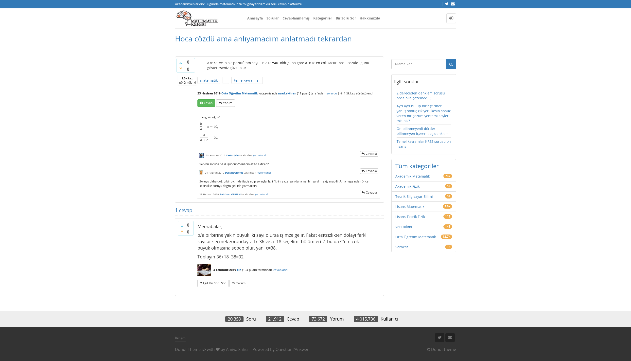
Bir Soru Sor (346, 18)
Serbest (401, 247)
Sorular (272, 18)
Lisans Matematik (409, 206)
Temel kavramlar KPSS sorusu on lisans (424, 144)
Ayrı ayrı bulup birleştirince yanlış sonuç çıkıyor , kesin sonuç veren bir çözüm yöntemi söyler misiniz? (424, 113)
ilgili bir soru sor (214, 283)
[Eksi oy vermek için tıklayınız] (180, 68)
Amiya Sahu (237, 349)
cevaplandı (280, 270)
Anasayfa (255, 18)
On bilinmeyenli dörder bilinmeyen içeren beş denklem (423, 131)
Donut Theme (188, 349)
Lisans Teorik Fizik (410, 216)
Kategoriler (322, 18)
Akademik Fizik (407, 186)
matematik (209, 80)
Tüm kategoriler (417, 166)
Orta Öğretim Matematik (239, 93)
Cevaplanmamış (296, 18)
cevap (208, 103)
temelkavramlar (247, 80)
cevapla (371, 154)
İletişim (180, 338)
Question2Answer (292, 349)
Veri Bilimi (403, 226)
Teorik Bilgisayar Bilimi (414, 196)
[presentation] (208, 127)
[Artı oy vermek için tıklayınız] (180, 63)
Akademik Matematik (412, 176)
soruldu (332, 93)
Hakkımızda (370, 18)
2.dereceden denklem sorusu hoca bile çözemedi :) (421, 95)
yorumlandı (259, 155)
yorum (227, 103)
